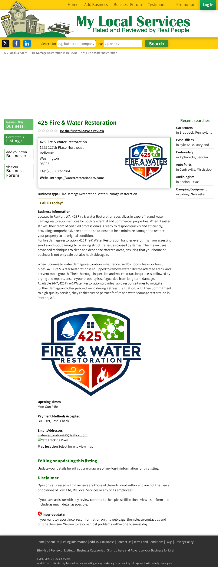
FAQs (169, 542)
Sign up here (115, 550)
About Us (53, 542)
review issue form (150, 499)
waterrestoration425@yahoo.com (62, 435)
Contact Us (123, 542)
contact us (152, 519)
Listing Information (74, 542)
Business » (16, 124)
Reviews (56, 550)
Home (40, 542)
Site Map (42, 550)
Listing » (15, 139)
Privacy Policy (184, 542)
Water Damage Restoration (117, 193)
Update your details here (56, 468)
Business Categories (91, 550)
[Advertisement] (109, 86)
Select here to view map (75, 446)
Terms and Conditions (148, 542)
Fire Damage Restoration (78, 193)
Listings (69, 550)
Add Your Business (101, 542)
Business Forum (14, 171)
